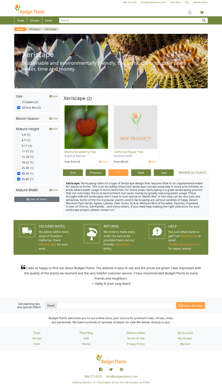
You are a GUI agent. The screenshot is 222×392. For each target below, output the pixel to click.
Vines (36, 344)
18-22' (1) (27, 162)
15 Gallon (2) (30, 102)
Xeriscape (50, 29)
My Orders (185, 338)
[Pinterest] (121, 369)
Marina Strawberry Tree (80, 152)
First (73, 173)
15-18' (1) (27, 157)
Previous (95, 173)
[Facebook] (100, 369)
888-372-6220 (188, 236)
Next (141, 173)
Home (20, 29)
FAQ (86, 338)
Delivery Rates (135, 333)
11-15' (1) (27, 151)
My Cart (185, 344)
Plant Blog (86, 333)
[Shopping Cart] (201, 12)
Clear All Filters (38, 199)
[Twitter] (111, 369)
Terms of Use (135, 338)
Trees (36, 333)
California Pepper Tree (128, 152)
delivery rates (47, 244)
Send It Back (122, 244)
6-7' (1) (26, 140)
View (104, 161)
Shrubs (37, 338)
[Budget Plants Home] (29, 9)
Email (50, 305)
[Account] (189, 12)
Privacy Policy (136, 344)
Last (163, 173)
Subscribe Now (192, 305)
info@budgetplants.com (122, 376)
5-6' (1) (26, 135)
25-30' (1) (27, 168)
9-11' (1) (27, 146)
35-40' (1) (27, 179)
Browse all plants (192, 173)
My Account (185, 333)
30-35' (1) (27, 173)
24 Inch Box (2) (31, 107)
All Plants (34, 29)
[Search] (204, 20)
